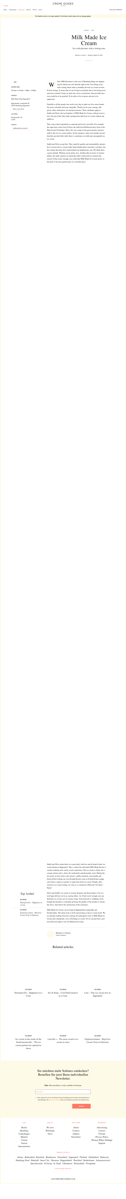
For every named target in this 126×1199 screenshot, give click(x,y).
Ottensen (55, 1160)
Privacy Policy (101, 1136)
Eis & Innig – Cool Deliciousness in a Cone (63, 994)
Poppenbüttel (66, 1160)
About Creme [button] (76, 1122)
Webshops (50, 1130)
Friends (102, 1133)
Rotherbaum (88, 1160)
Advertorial (89, 60)
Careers (102, 1130)
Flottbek (83, 1157)
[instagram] (60, 1173)
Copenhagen (13, 9)
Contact (76, 1130)
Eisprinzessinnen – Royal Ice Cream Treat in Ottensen (31, 913)
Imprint (102, 1143)
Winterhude (79, 1163)
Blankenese (51, 1157)
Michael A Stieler (80, 55)
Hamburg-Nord (22, 1160)
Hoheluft (35, 1160)
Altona (20, 1157)
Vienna (34, 9)
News (50, 1133)
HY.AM (73, 1179)
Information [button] (102, 1122)
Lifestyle (50, 1122)
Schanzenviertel (103, 1160)
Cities (6, 6)
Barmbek (40, 1157)
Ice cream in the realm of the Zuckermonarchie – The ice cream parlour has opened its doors (28, 1044)
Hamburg (21, 9)
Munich (28, 9)
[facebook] (56, 1173)
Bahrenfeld (30, 1157)
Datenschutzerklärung (54, 1100)
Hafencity (104, 1157)
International (24, 1146)
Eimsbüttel (62, 1157)
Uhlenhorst (67, 1163)
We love (50, 1127)
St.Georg (48, 1163)
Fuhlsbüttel (94, 1157)
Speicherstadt (36, 1163)
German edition (86, 16)
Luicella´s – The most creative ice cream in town (63, 1041)
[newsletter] (70, 1173)
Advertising (102, 1127)
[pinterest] (65, 1173)
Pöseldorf (78, 1160)
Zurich (40, 9)
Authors (76, 1133)
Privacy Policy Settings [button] (102, 1139)
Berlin (5, 9)
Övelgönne (91, 1163)
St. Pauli (57, 1163)
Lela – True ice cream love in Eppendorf (97, 994)
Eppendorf (73, 1157)
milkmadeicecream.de (20, 128)
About (76, 1127)
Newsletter (76, 1136)
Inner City (44, 1160)
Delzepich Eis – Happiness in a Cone (31, 903)
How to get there (18, 109)
